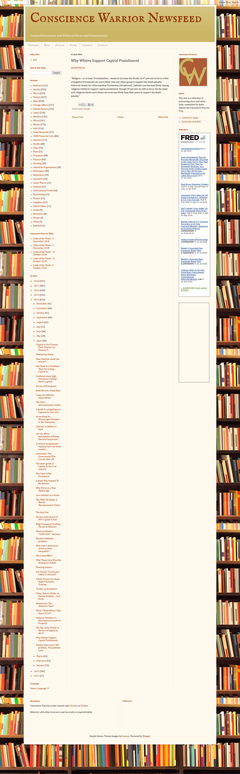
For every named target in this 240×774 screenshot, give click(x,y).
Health (36, 144)
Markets (37, 117)
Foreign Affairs (40, 105)
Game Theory (39, 183)
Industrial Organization (44, 167)
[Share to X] (86, 104)
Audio (36, 210)
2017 (37, 286)
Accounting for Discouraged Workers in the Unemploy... (48, 419)
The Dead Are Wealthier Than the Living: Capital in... (48, 369)
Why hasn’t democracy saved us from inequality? (47, 549)
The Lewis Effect (44, 556)
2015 (37, 295)
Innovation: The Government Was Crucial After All (46, 456)
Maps (35, 148)
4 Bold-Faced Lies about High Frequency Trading (48, 582)
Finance (37, 159)
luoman (125, 736)
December (42, 304)
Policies (59, 45)
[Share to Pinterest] (92, 104)
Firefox (84, 706)
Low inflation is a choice (47, 495)
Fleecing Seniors (44, 567)
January (41, 665)
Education (38, 214)
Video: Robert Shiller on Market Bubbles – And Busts (48, 596)
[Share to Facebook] (89, 104)
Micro (36, 120)
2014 (37, 300)
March (40, 656)
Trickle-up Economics (46, 589)
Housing (37, 163)
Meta (35, 101)
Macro (36, 93)
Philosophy (38, 171)
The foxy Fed (42, 512)
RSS (35, 60)
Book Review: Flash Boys (48, 391)
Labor (36, 113)
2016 (37, 290)
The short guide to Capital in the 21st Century (46, 466)
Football (37, 187)
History (36, 97)
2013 (37, 671)
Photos (36, 218)
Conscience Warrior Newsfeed (116, 18)
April (39, 341)
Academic (38, 179)
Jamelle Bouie (78, 68)
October (41, 313)
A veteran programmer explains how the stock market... (48, 447)
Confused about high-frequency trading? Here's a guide (46, 379)
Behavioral (38, 175)
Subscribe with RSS (191, 122)
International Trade (43, 190)
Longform (38, 202)
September (42, 317)
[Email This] (80, 104)
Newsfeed (33, 45)
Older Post (163, 117)
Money (36, 124)
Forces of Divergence (46, 386)
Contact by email (190, 118)
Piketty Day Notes (44, 354)
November (42, 308)
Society (87, 109)
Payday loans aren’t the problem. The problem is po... (48, 648)
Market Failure (40, 109)
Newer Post (77, 117)
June (39, 331)
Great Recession (41, 132)
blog (181, 111)
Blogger (146, 736)
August (40, 322)
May (39, 336)
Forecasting (39, 194)
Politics (36, 86)
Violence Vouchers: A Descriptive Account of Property (48, 621)
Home (121, 117)
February (41, 661)
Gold (35, 128)
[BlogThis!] (83, 104)
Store (73, 45)
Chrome (74, 706)
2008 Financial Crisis (43, 136)
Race (35, 152)
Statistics (37, 140)
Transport (38, 155)
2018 (37, 281)
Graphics (87, 45)
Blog (47, 45)
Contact (103, 45)
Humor (36, 198)
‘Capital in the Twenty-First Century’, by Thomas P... (47, 347)
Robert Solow (39, 206)
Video (36, 222)
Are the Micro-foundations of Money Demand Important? (47, 437)
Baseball (37, 226)
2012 (37, 676)
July (39, 327)
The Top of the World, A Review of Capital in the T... (47, 631)
